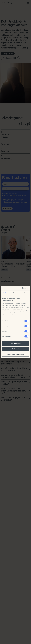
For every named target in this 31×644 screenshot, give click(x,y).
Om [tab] (25, 292)
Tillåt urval (15, 349)
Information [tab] (15, 292)
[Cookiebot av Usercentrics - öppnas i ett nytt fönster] (22, 288)
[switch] (26, 326)
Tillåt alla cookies (15, 343)
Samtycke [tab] (5, 292)
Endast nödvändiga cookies (15, 354)
